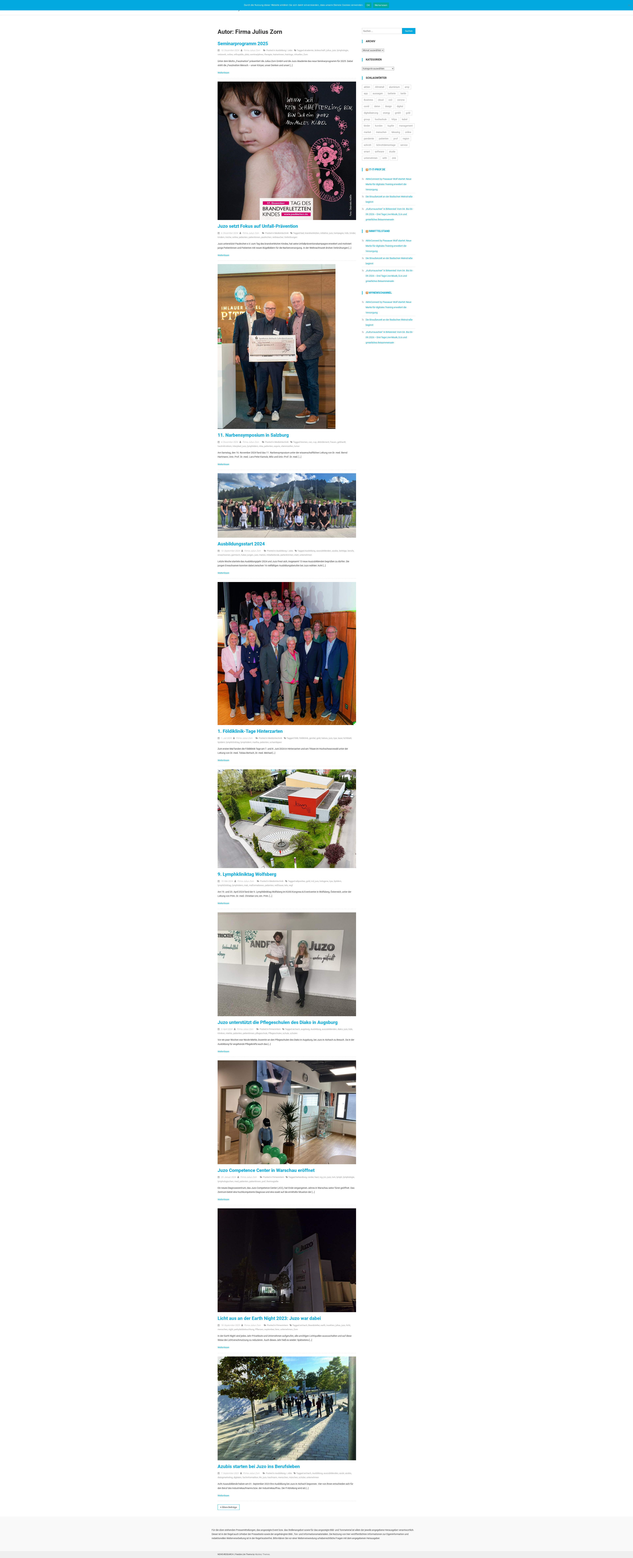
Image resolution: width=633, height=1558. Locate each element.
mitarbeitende (273, 555)
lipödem (221, 742)
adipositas (300, 881)
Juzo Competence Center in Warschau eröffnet (266, 1170)
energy (386, 113)
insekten (330, 1325)
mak (246, 885)
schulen (293, 1033)
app (366, 93)
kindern (221, 237)
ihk (260, 1477)
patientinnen (254, 237)
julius (328, 50)
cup (314, 442)
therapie (268, 54)
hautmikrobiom (225, 446)
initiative (324, 233)
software (379, 151)
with (384, 158)
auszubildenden (323, 551)
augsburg (305, 1029)
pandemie (369, 138)
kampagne (339, 233)
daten (377, 106)
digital (400, 106)
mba (261, 446)
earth (323, 1325)
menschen (222, 1329)
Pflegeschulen (275, 1033)
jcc (324, 1177)
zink (394, 158)
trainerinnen (278, 54)
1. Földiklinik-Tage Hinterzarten (250, 731)
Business (368, 100)
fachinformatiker (250, 1477)
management (406, 125)
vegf (291, 885)
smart (367, 151)
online (230, 54)
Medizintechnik (281, 233)
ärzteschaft (320, 50)
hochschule (381, 119)
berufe (351, 551)
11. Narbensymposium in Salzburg (253, 435)
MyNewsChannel (380, 292)
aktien (367, 87)
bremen (304, 442)
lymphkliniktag (233, 742)
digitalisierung (371, 113)
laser (340, 738)
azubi (341, 1473)
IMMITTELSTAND (379, 231)
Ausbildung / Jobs (284, 50)
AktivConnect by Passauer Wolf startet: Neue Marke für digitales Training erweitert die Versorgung (388, 184)
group (367, 119)
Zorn (305, 54)
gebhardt (341, 442)
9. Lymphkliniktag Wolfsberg (247, 874)
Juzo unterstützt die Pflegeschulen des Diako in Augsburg (278, 1022)
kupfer (391, 125)
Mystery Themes (262, 1554)
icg (321, 1177)
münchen (293, 1477)
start (296, 555)
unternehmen (306, 555)
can (310, 442)
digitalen (237, 1477)
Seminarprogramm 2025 (243, 43)
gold (318, 738)
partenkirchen (286, 555)
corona (401, 100)
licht (348, 1325)
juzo (334, 50)
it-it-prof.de (377, 169)
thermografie (272, 1181)
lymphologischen (225, 1181)
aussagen (378, 93)
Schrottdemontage (385, 145)
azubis (335, 551)
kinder (352, 233)
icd (312, 881)
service (403, 145)
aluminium (394, 87)
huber (243, 555)
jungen (250, 555)
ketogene (324, 881)
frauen (333, 442)
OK (368, 5)
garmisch (235, 555)
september (269, 1329)
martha (255, 742)
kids (347, 233)
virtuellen (298, 54)
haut (317, 1177)
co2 (390, 100)
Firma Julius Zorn (252, 50)
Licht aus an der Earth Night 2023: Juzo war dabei (269, 1318)
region (406, 138)
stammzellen (287, 446)
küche (228, 237)
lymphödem (252, 446)
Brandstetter (314, 1325)
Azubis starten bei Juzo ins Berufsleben (259, 1466)
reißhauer (279, 885)
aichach (296, 1029)
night (230, 1329)
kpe (335, 738)
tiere (277, 1329)
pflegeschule (261, 1033)
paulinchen (266, 237)
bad (302, 233)
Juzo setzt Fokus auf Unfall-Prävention (258, 226)
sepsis (277, 446)
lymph (339, 1177)
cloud (381, 100)
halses (324, 738)
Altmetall (379, 87)
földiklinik (303, 738)
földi (296, 738)
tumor (297, 446)
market (367, 132)
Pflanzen (259, 1329)
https (394, 119)
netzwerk (222, 54)
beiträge (343, 551)
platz (247, 54)
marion (262, 555)
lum (333, 1177)
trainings (289, 54)
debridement (323, 442)
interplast (237, 446)
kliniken (221, 1033)
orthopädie (239, 54)
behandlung (301, 1177)
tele (286, 885)
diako (340, 1029)
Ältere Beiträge (229, 1507)
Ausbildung (310, 551)
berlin (403, 93)
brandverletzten (312, 233)
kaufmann (272, 1477)
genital (312, 738)
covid (366, 106)
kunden (379, 125)
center (311, 1177)
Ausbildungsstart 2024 (241, 544)
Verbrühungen (290, 237)
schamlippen (276, 742)
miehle (229, 1033)
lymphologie (342, 50)
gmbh (398, 113)
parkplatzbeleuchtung (244, 1329)
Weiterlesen (224, 72)
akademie (309, 50)
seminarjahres (256, 54)
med (236, 1181)
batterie (392, 93)
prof (264, 1181)
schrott (367, 145)
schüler (302, 1477)
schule (286, 1033)
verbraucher (277, 237)
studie (392, 151)
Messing (396, 132)
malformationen (256, 885)
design (388, 106)
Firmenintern (275, 1029)
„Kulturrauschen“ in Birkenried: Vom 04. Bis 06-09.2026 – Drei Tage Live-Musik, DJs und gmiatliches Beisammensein (389, 214)
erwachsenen (224, 555)
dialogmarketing (225, 1477)
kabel (404, 119)
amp (407, 87)
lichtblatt (347, 738)
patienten (243, 237)
